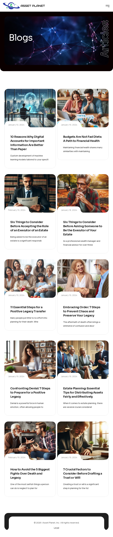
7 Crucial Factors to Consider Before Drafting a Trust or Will (82, 474)
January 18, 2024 (69, 210)
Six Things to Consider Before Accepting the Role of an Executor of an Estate (29, 226)
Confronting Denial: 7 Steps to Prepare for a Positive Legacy (30, 393)
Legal (56, 527)
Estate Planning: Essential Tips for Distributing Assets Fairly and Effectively (83, 393)
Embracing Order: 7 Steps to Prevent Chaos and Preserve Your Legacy (81, 311)
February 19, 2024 (16, 210)
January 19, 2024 (69, 124)
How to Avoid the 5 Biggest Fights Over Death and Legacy (30, 474)
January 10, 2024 (16, 124)
